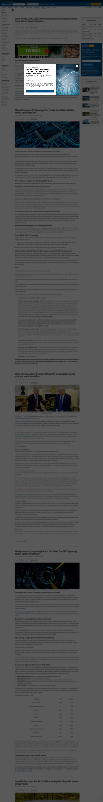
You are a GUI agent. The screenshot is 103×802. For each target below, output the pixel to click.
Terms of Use (46, 86)
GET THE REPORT (40, 91)
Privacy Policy (29, 87)
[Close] (77, 66)
